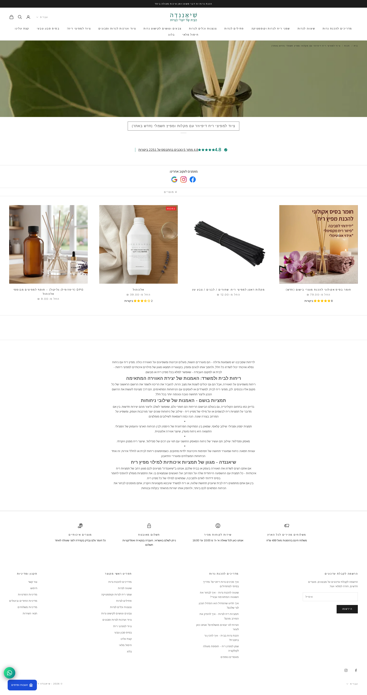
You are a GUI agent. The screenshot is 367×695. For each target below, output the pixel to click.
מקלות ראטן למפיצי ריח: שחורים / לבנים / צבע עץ (228, 289)
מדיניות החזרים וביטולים (23, 601)
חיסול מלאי (190, 34)
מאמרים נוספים (230, 657)
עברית (44, 17)
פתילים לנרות (234, 28)
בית (356, 46)
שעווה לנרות (306, 28)
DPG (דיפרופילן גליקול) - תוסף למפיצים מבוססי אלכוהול (48, 291)
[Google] (174, 179)
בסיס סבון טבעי (48, 28)
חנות (347, 46)
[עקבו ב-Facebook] (356, 670)
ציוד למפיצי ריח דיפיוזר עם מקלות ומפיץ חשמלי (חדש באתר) (305, 46)
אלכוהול (138, 289)
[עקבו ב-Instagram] (346, 670)
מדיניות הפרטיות (27, 594)
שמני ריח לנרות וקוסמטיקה (271, 28)
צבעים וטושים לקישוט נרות (162, 28)
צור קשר (32, 582)
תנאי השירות (30, 613)
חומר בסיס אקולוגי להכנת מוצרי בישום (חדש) (318, 289)
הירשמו (347, 609)
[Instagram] (183, 179)
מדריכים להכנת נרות (337, 28)
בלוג (171, 34)
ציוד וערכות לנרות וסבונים (117, 28)
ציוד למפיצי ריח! (79, 28)
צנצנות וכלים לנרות (203, 28)
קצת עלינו (22, 28)
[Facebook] (193, 179)
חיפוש (33, 588)
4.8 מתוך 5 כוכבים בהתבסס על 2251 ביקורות (168, 150)
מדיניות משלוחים (27, 607)
